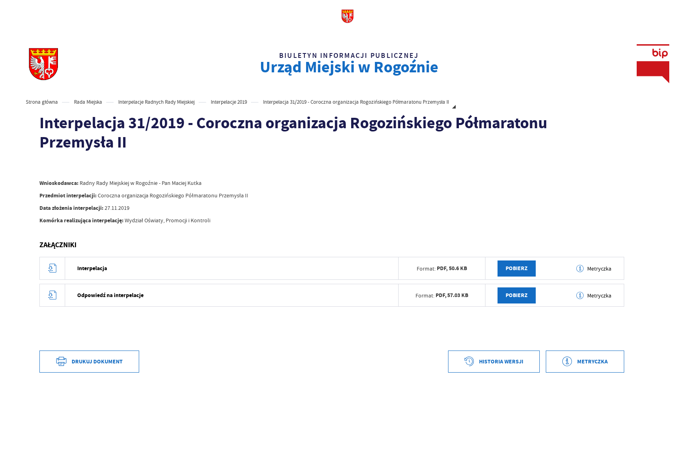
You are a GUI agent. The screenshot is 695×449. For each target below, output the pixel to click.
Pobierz (517, 268)
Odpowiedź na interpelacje (110, 295)
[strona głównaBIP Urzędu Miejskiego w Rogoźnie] (43, 63)
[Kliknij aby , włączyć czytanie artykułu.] (45, 167)
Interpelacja (92, 268)
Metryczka (599, 268)
